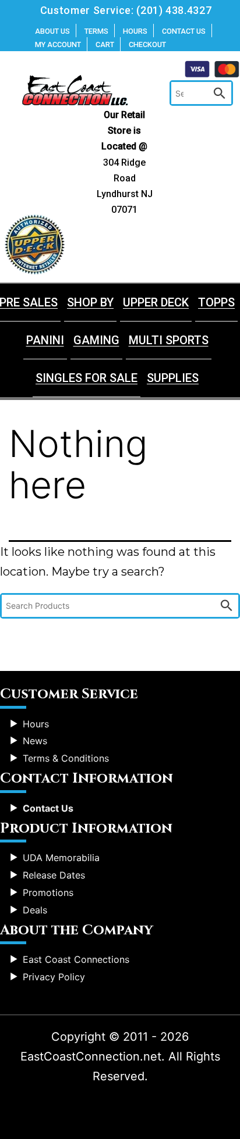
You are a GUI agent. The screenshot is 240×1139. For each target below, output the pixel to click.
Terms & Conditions (66, 758)
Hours (135, 31)
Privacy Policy (54, 977)
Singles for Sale (86, 378)
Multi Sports (169, 340)
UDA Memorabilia (61, 857)
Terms (96, 31)
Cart (105, 44)
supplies (173, 378)
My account (58, 44)
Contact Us (184, 31)
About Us (52, 31)
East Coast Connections (76, 959)
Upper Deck (156, 302)
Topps (216, 302)
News (35, 741)
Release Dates (54, 875)
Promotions (48, 892)
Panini (45, 340)
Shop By (90, 302)
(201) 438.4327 (173, 10)
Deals (35, 910)
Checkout (147, 44)
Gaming (96, 340)
